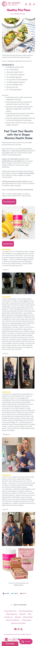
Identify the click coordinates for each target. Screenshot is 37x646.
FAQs (29, 614)
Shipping (18, 617)
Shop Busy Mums (11, 611)
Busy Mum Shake (8, 244)
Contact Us (8, 617)
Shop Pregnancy (11, 614)
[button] (10, 644)
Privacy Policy (26, 620)
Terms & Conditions (12, 620)
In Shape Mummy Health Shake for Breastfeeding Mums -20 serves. (20, 637)
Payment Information (18, 623)
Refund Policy (28, 617)
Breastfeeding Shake (9, 201)
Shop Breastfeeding (25, 611)
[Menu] (34, 4)
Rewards (22, 614)
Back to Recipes (19, 604)
